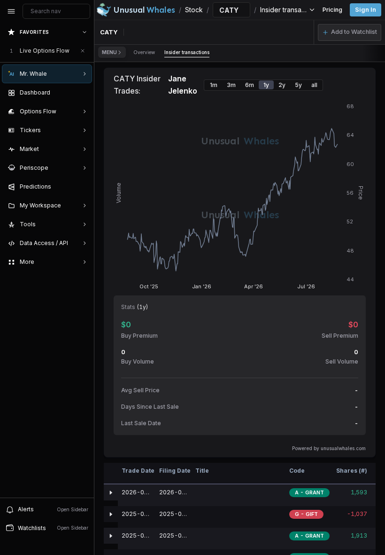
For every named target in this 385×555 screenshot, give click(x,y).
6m (249, 84)
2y (281, 84)
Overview (144, 52)
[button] (349, 32)
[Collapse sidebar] (11, 11)
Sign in (365, 9)
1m (213, 84)
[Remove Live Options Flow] (82, 50)
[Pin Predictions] (82, 186)
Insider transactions (186, 52)
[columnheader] (111, 473)
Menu (109, 52)
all (314, 84)
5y (298, 84)
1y (266, 84)
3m (231, 84)
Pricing (332, 9)
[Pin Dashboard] (82, 92)
